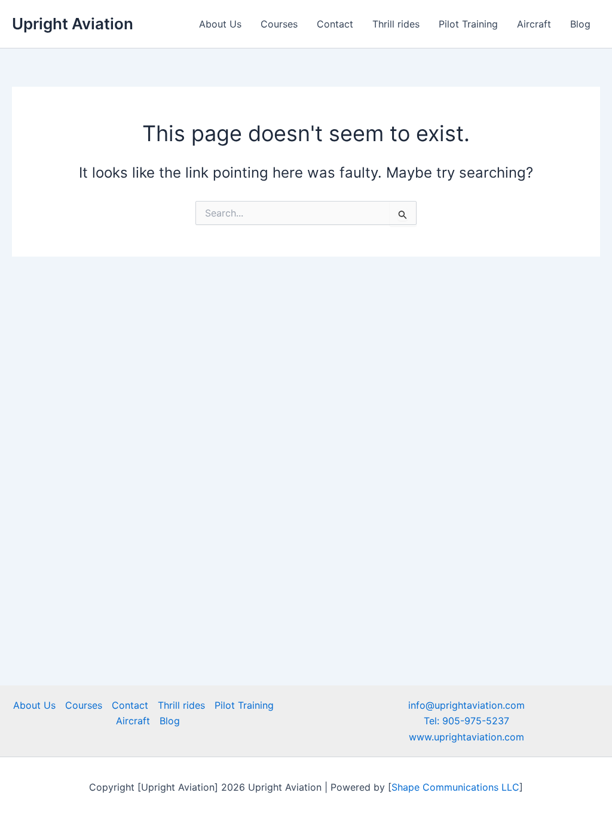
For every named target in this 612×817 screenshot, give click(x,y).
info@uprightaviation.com (466, 705)
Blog (580, 24)
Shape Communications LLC (455, 787)
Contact (335, 24)
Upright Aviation (72, 23)
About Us (220, 24)
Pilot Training (468, 24)
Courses (279, 24)
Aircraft (534, 24)
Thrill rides (396, 24)
